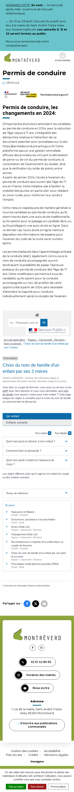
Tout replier (41, 433)
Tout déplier (61, 433)
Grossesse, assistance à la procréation (33, 519)
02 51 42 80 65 (41, 662)
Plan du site (14, 755)
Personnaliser (58, 786)
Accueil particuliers (15, 339)
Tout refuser (37, 786)
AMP (5, 390)
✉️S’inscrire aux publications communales (37, 725)
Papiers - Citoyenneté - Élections (46, 339)
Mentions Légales (56, 755)
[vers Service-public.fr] (47, 331)
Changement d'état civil (24, 534)
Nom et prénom (13, 343)
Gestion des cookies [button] (24, 751)
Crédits (33, 755)
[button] (37, 441)
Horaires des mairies (41, 675)
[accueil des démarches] (37, 315)
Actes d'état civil (20, 526)
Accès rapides (62, 60)
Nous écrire (41, 688)
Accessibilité (52, 751)
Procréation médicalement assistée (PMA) (35, 563)
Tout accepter (16, 786)
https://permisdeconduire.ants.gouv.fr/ (29, 146)
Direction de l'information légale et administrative (27, 586)
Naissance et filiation (22, 511)
